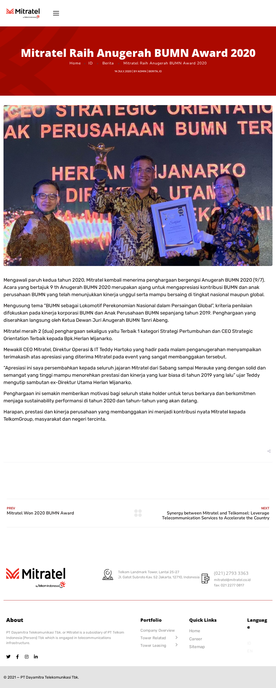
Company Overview (157, 630)
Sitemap (197, 646)
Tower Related (153, 638)
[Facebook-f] (17, 657)
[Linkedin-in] (36, 657)
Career (195, 639)
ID (90, 63)
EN (250, 651)
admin (142, 71)
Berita (108, 63)
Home (75, 63)
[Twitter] (8, 657)
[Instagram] (27, 657)
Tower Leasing (153, 645)
